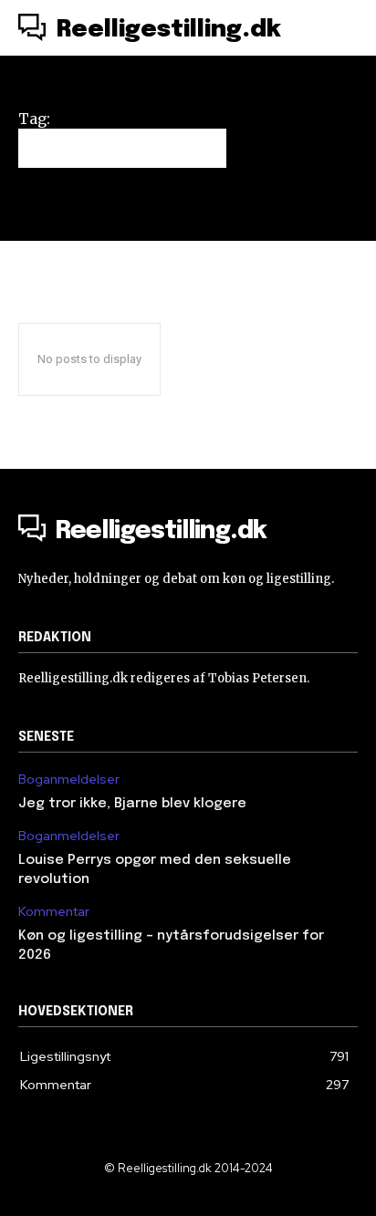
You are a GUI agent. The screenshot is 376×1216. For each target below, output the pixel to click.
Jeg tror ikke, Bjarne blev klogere (132, 803)
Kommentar (53, 912)
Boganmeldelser (69, 779)
